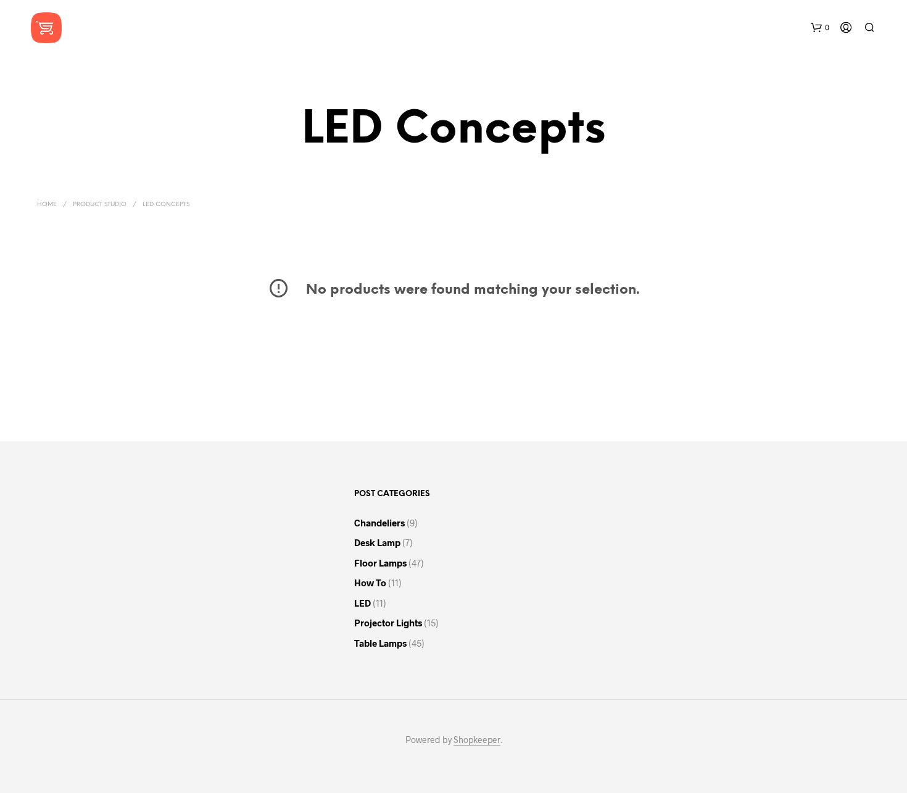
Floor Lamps (380, 562)
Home (47, 204)
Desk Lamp (377, 542)
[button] (820, 28)
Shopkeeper (477, 740)
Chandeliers (379, 522)
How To (370, 582)
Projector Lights (388, 622)
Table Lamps (380, 643)
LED (362, 602)
